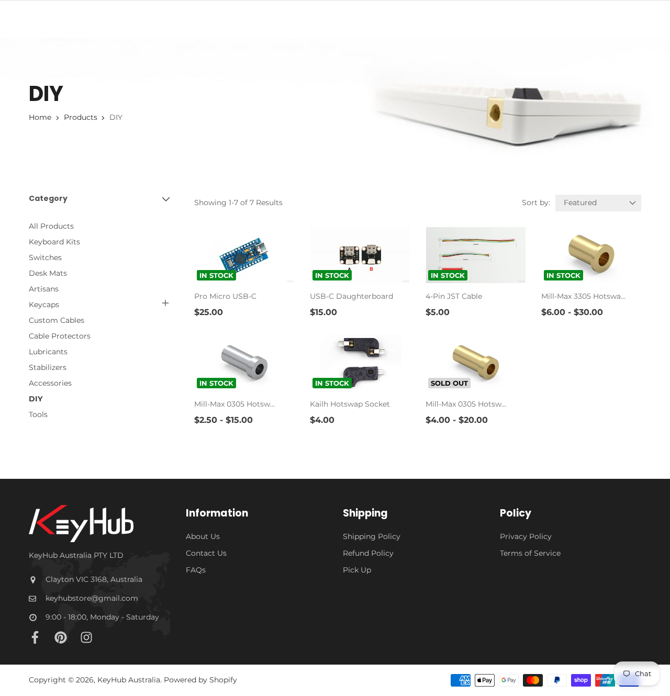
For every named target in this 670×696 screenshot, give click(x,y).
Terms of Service (530, 553)
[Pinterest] (60, 637)
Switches (45, 257)
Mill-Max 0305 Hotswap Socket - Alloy (236, 404)
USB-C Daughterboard (351, 296)
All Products (51, 226)
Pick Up (357, 570)
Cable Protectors (60, 336)
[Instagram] (86, 637)
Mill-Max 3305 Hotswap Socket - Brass (583, 296)
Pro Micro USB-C (225, 296)
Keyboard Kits (54, 241)
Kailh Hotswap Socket (350, 404)
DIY (35, 398)
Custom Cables (56, 320)
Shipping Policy (371, 536)
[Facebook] (35, 637)
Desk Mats (48, 273)
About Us (203, 536)
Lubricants (48, 351)
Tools (38, 414)
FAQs (196, 570)
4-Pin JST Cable (454, 296)
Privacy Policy (526, 536)
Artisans (44, 289)
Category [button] (48, 199)
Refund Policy (368, 553)
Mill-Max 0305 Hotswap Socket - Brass (468, 404)
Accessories (50, 383)
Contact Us (206, 553)
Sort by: (536, 202)
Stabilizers (47, 367)
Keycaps (44, 304)
